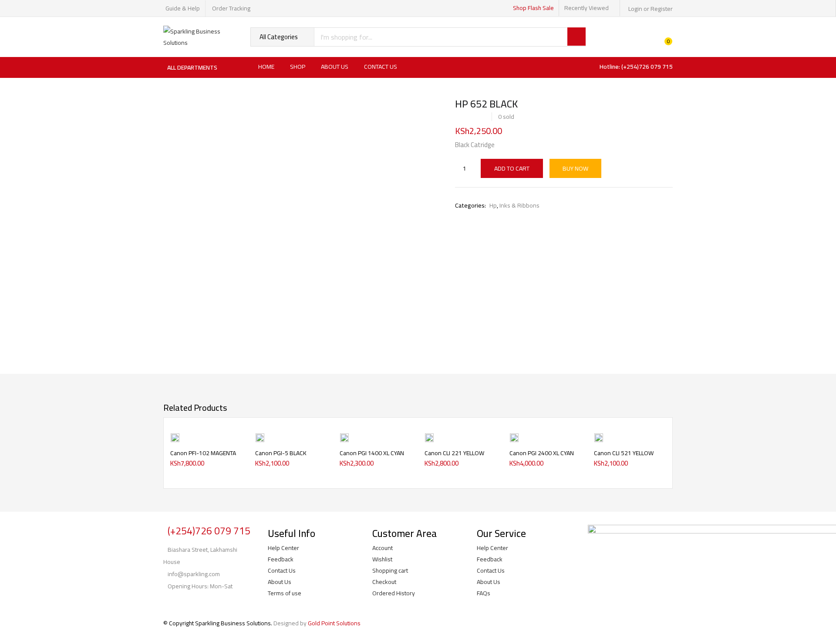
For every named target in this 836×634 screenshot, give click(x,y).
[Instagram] (197, 603)
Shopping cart (390, 570)
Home (266, 66)
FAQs (483, 593)
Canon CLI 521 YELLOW (624, 453)
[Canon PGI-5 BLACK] (260, 437)
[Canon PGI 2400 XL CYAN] (514, 437)
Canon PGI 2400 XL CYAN (541, 453)
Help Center (283, 547)
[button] (235, 442)
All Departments (192, 67)
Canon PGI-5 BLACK (281, 453)
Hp (493, 205)
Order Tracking (231, 8)
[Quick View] (235, 456)
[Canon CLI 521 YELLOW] (598, 437)
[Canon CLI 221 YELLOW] (429, 437)
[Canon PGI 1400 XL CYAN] (344, 437)
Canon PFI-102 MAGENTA (203, 453)
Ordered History (393, 593)
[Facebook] (174, 603)
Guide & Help (182, 8)
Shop (297, 66)
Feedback (280, 559)
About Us (334, 66)
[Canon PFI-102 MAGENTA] (175, 437)
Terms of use (284, 593)
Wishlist (382, 559)
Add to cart (511, 168)
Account (382, 547)
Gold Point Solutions (334, 623)
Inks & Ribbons (519, 205)
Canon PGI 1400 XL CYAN (372, 453)
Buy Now (575, 168)
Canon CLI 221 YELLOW (454, 453)
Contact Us (380, 66)
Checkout (384, 581)
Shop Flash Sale (533, 7)
